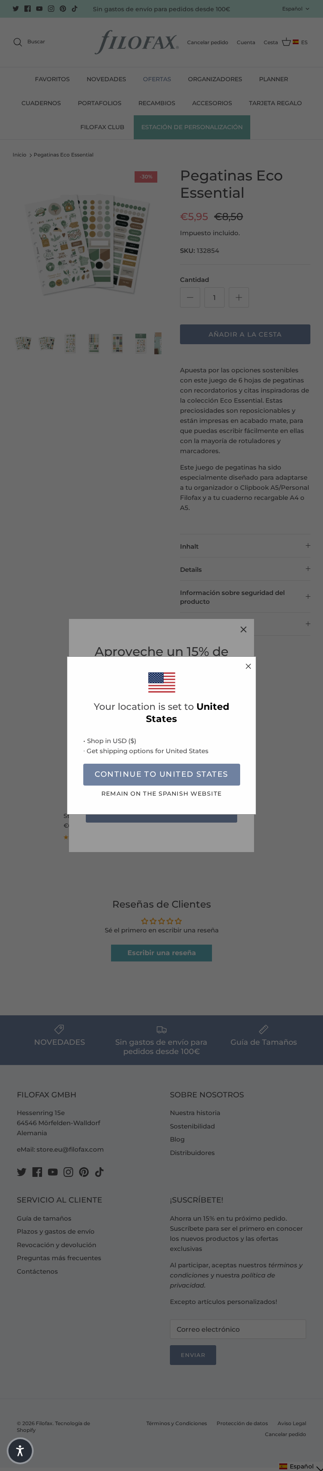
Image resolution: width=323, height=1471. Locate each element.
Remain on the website (161, 793)
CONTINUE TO (161, 774)
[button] (20, 1450)
